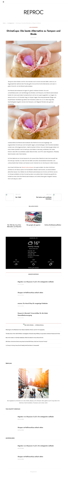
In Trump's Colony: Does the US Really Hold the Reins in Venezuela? (22, 345)
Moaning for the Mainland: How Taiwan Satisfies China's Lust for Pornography (25, 329)
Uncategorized (33, 27)
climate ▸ (33, 267)
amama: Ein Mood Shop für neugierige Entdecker (33, 303)
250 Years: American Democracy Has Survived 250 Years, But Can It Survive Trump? (26, 341)
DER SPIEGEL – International (35, 325)
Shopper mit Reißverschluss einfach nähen (30, 292)
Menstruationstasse (27, 167)
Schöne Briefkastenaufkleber (53, 225)
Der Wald (18, 197)
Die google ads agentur (33, 225)
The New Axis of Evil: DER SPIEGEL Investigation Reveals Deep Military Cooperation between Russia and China (33, 333)
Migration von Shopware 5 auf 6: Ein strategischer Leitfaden (36, 281)
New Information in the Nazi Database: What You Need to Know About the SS (24, 337)
